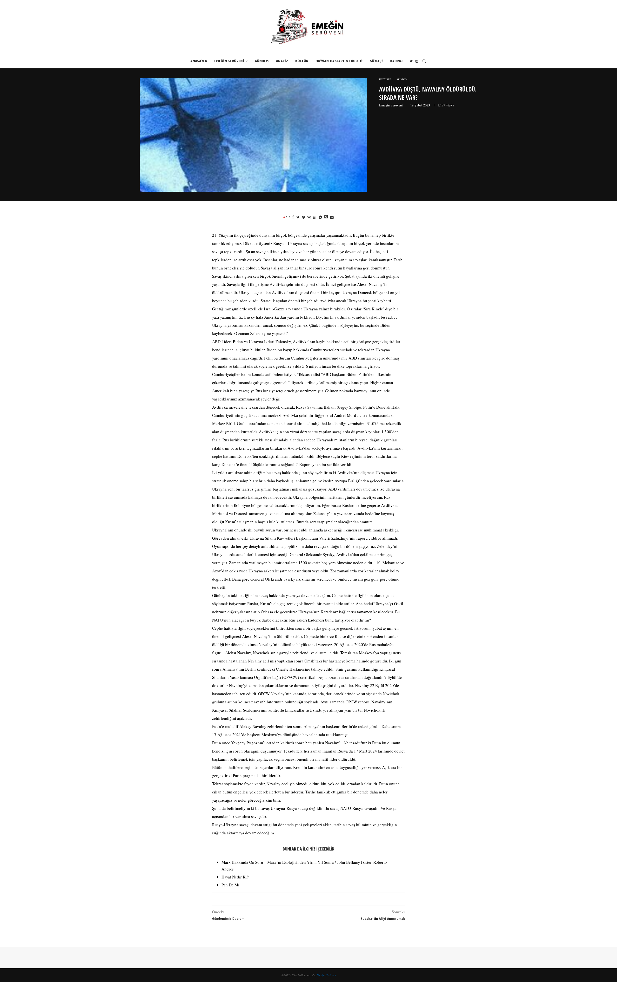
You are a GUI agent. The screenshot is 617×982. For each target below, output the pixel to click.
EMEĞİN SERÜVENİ (229, 61)
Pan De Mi (230, 885)
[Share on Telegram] (320, 217)
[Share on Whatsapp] (314, 217)
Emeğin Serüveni (326, 975)
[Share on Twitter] (298, 217)
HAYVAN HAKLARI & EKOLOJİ (339, 61)
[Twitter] (411, 61)
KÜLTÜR (301, 61)
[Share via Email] (332, 217)
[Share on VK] (309, 217)
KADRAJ (396, 61)
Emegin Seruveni (391, 105)
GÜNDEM (262, 61)
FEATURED (385, 79)
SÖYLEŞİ (376, 61)
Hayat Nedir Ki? (235, 877)
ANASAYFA (198, 61)
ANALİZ (282, 61)
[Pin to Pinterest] (303, 217)
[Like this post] (288, 217)
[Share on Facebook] (293, 217)
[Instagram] (416, 61)
